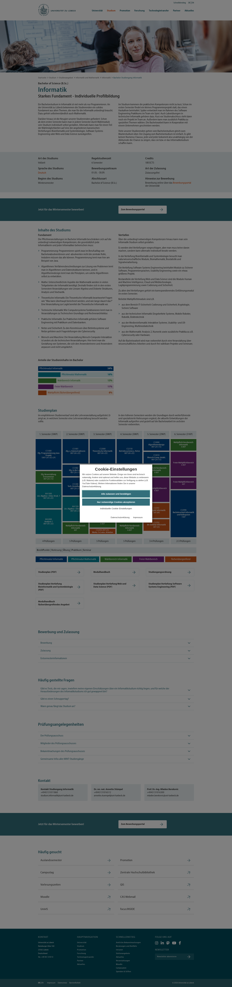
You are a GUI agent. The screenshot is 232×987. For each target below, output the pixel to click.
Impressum (138, 517)
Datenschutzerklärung (120, 517)
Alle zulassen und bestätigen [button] (116, 494)
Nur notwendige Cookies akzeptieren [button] (116, 502)
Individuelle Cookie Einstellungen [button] (116, 508)
